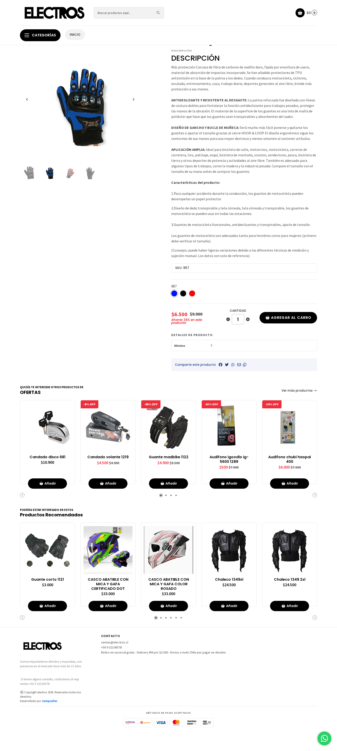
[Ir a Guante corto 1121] (47, 550)
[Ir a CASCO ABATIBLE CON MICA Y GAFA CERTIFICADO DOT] (108, 550)
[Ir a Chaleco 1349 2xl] (289, 550)
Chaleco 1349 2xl (289, 579)
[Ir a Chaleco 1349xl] (229, 550)
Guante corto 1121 (47, 579)
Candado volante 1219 (108, 457)
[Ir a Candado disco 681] (47, 427)
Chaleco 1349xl (229, 579)
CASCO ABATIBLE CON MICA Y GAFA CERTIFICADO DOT (108, 584)
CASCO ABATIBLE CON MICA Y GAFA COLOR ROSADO (168, 584)
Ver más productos (297, 390)
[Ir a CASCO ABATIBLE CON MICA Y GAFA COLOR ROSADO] (168, 550)
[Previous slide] (27, 99)
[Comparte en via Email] (239, 364)
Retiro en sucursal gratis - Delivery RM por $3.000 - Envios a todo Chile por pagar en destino (163, 652)
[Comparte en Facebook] (220, 364)
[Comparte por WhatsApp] (233, 364)
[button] (244, 364)
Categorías (43, 35)
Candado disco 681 (48, 457)
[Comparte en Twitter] (226, 364)
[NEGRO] (183, 293)
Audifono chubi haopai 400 (289, 459)
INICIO (75, 34)
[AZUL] (174, 293)
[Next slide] (133, 99)
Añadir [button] (50, 483)
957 (174, 286)
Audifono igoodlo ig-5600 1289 (229, 459)
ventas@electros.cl (114, 642)
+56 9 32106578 (111, 647)
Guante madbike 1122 (168, 457)
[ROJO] (192, 293)
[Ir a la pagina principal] (54, 13)
